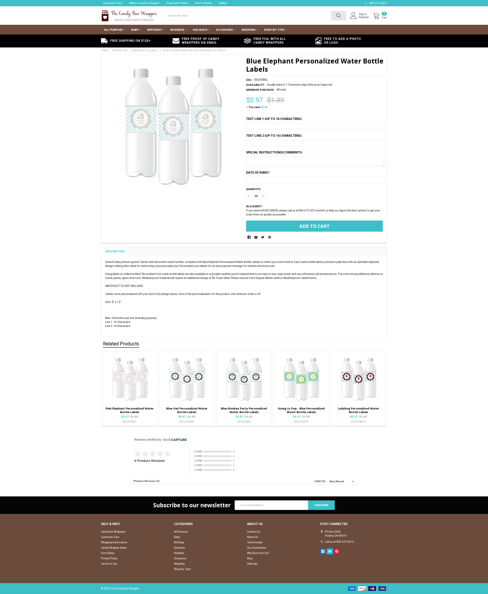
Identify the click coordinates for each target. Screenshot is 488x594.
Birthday (154, 29)
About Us (252, 537)
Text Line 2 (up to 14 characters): (274, 135)
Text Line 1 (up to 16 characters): (274, 119)
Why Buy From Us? (258, 553)
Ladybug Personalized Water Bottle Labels (358, 410)
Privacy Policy (109, 558)
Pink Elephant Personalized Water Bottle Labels (130, 410)
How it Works (203, 3)
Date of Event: (258, 172)
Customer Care (112, 3)
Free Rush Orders (177, 3)
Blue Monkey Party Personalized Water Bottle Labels (244, 410)
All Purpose (113, 29)
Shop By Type (274, 29)
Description (114, 251)
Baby (135, 29)
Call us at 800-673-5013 (339, 541)
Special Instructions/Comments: (274, 152)
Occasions (224, 29)
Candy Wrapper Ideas (114, 547)
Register (364, 17)
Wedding (248, 29)
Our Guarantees (256, 547)
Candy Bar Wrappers (113, 531)
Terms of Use (109, 563)
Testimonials (254, 542)
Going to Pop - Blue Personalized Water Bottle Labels (301, 410)
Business (177, 29)
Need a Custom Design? (144, 3)
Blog (249, 558)
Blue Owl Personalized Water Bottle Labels (187, 410)
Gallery (223, 3)
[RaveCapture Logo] (174, 439)
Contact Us (253, 531)
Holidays (200, 29)
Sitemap (252, 563)
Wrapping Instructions (114, 542)
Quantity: (253, 189)
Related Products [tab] (121, 344)
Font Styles (107, 553)
